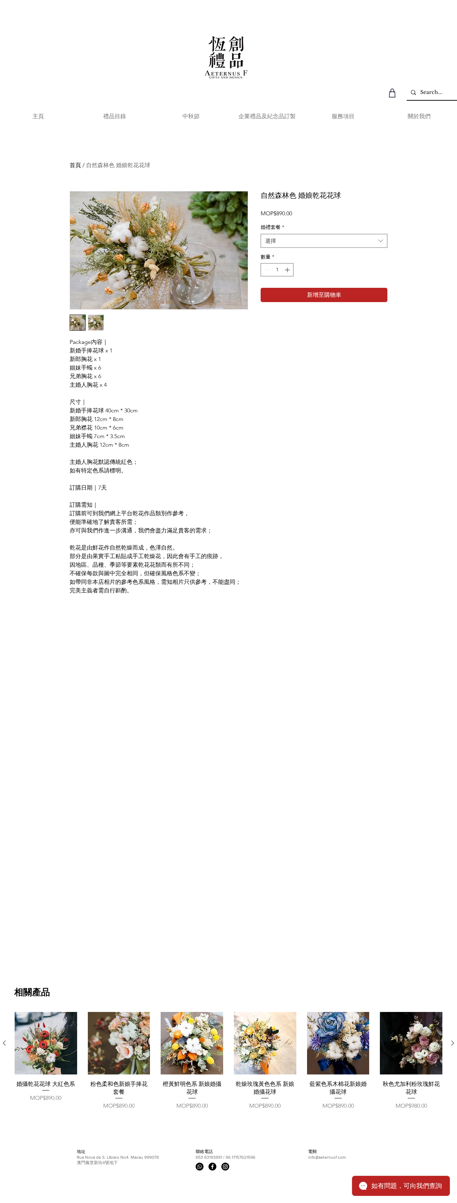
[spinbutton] (277, 270)
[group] (228, 1065)
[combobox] (324, 241)
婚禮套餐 (272, 227)
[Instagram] (225, 1167)
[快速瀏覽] (46, 1043)
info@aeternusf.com (327, 1157)
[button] (114, 116)
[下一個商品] (452, 1043)
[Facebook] (212, 1167)
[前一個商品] (4, 1043)
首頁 (75, 165)
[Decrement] (266, 270)
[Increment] (287, 270)
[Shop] (392, 93)
